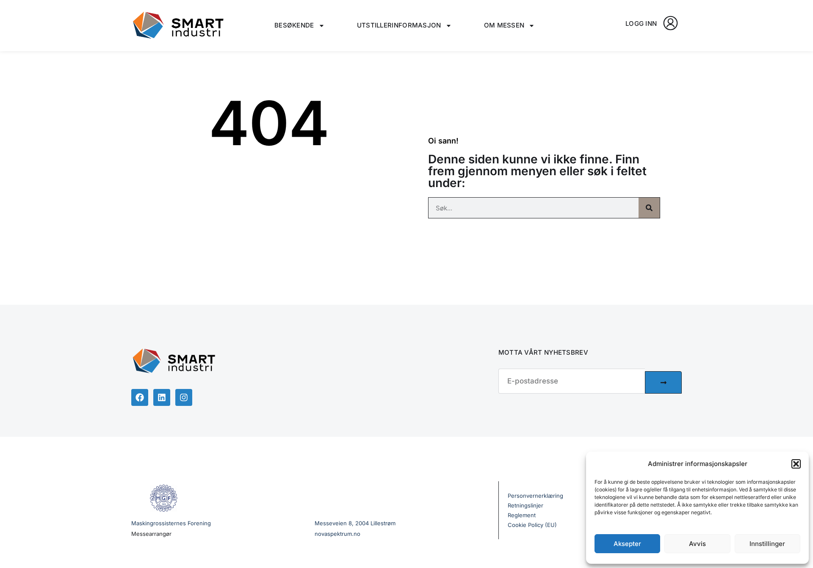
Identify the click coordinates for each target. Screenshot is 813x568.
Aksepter (627, 544)
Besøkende (294, 25)
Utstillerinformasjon (399, 25)
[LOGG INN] (670, 23)
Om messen (504, 25)
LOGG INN (641, 23)
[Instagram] (183, 397)
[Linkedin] (161, 397)
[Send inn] (663, 382)
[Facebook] (139, 397)
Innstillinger (767, 544)
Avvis (697, 544)
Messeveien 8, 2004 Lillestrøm (355, 523)
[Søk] (649, 208)
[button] (796, 464)
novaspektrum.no (337, 533)
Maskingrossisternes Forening (171, 523)
